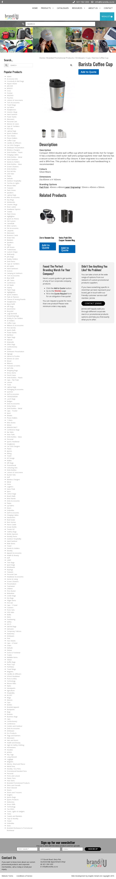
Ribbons (10, 363)
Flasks (9, 176)
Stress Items (11, 373)
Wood (9, 361)
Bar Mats (10, 432)
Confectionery (12, 347)
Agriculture (11, 690)
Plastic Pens (11, 778)
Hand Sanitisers (12, 159)
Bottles (9, 705)
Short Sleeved (12, 788)
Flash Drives (11, 190)
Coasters (10, 607)
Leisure (9, 382)
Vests (9, 826)
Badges (9, 401)
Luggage (10, 759)
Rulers (9, 349)
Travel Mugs (11, 105)
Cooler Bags (11, 596)
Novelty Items (12, 536)
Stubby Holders (12, 259)
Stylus (9, 686)
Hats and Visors (12, 740)
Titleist (9, 660)
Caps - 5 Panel (12, 605)
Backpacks (11, 709)
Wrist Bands (11, 498)
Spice (9, 491)
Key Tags (10, 754)
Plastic (9, 449)
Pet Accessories (12, 228)
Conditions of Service (24, 876)
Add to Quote (88, 71)
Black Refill (11, 304)
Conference (11, 283)
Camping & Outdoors (14, 273)
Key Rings (10, 200)
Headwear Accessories (15, 577)
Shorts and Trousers (14, 792)
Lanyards (10, 231)
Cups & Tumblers (13, 126)
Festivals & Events (13, 366)
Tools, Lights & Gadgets (16, 811)
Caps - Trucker (12, 411)
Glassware (10, 119)
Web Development (78, 876)
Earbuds (10, 178)
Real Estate (11, 520)
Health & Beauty (13, 555)
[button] (71, 65)
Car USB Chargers (13, 145)
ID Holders (11, 321)
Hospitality (10, 693)
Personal (10, 439)
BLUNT (9, 695)
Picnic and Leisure (13, 776)
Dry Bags (10, 598)
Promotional (11, 465)
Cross (9, 91)
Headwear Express (13, 209)
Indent (9, 76)
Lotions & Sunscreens (15, 100)
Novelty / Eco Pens (14, 769)
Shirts (9, 617)
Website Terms (7, 876)
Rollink (9, 460)
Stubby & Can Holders (15, 318)
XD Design (10, 458)
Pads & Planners (13, 297)
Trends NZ (11, 529)
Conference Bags (13, 430)
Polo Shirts (11, 781)
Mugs (9, 698)
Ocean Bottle (12, 527)
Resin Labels (11, 207)
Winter (9, 425)
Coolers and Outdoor (14, 726)
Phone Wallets (12, 138)
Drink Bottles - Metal (14, 157)
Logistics (10, 487)
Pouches (10, 98)
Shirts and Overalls (13, 785)
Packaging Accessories (15, 389)
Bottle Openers (12, 534)
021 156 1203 (82, 2)
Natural (9, 340)
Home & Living (12, 579)
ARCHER (10, 86)
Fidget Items (11, 600)
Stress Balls (11, 804)
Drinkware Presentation (15, 148)
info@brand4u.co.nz (104, 2)
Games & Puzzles (13, 356)
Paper (9, 245)
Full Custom (11, 221)
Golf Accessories (13, 394)
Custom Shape (12, 252)
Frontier (10, 93)
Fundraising (11, 619)
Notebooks (11, 202)
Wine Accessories (13, 197)
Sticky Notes (11, 406)
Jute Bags (10, 257)
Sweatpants (11, 688)
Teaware (10, 188)
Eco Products (12, 733)
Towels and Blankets (14, 816)
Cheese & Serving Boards (16, 299)
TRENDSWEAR (12, 396)
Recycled (10, 311)
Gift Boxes (10, 247)
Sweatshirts (11, 517)
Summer (10, 392)
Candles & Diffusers (14, 143)
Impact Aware (12, 84)
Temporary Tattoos (14, 631)
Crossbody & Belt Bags (15, 81)
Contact (108, 8)
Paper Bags (11, 290)
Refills (9, 615)
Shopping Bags (12, 370)
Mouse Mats (11, 185)
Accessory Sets (12, 79)
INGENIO (10, 95)
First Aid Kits (11, 171)
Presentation (11, 584)
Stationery (10, 634)
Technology (11, 681)
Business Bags (12, 717)
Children (10, 589)
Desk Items (11, 261)
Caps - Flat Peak (13, 380)
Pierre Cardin (11, 524)
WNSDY (10, 88)
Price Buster (11, 591)
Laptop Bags (11, 131)
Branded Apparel (13, 707)
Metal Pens (11, 766)
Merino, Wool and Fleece (16, 764)
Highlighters (11, 292)
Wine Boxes (11, 423)
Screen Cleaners (13, 167)
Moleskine (10, 593)
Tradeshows (11, 249)
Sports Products (13, 800)
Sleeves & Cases (13, 124)
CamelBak (10, 223)
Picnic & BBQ (12, 679)
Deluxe (9, 650)
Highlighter (11, 216)
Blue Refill (10, 278)
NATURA (10, 368)
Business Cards (12, 235)
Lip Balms (10, 107)
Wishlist (106, 16)
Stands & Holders (13, 162)
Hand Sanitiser (12, 114)
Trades (9, 655)
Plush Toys (11, 664)
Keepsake (10, 342)
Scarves (9, 271)
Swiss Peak (11, 489)
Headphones (11, 110)
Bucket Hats (11, 475)
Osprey (9, 287)
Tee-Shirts (10, 809)
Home (35, 8)
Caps (8, 719)
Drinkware (10, 636)
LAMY (9, 560)
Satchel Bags (11, 626)
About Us (93, 8)
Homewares (11, 747)
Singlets (9, 795)
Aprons (9, 451)
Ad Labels (10, 266)
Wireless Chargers (13, 150)
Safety (9, 622)
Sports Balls (11, 330)
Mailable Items (12, 657)
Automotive (11, 309)
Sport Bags (11, 565)
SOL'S (9, 624)
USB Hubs (10, 174)
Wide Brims (11, 543)
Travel (9, 456)
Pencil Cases (11, 375)
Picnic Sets (11, 610)
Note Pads (11, 434)
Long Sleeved (12, 757)
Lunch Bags (11, 399)
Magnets (10, 671)
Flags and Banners (13, 735)
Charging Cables (13, 155)
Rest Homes (11, 522)
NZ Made (10, 285)
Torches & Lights (13, 183)
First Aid (10, 129)
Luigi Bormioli (12, 313)
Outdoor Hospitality (14, 181)
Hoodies (10, 750)
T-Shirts (9, 420)
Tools (9, 385)
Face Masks (11, 136)
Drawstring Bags (13, 316)
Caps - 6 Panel (12, 643)
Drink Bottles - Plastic (15, 152)
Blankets (10, 240)
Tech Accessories (13, 102)
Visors (9, 508)
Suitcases (10, 629)
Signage (10, 354)
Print (8, 638)
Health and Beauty (13, 743)
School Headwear (13, 676)
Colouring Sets (12, 468)
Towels (9, 212)
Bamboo (10, 335)
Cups (8, 702)
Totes (9, 814)
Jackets (9, 752)
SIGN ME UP (93, 849)
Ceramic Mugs (12, 112)
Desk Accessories (13, 404)
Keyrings (10, 570)
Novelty (9, 551)
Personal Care (12, 121)
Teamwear (11, 586)
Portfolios (10, 667)
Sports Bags (11, 797)
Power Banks (12, 117)
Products (46, 8)
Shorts (9, 790)
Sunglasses (11, 444)
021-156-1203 (48, 864)
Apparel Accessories (14, 553)
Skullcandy (10, 254)
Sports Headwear (13, 442)
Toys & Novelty (12, 818)
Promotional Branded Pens (17, 771)
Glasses (9, 700)
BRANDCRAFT (12, 427)
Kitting (9, 453)
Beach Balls (11, 496)
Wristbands (11, 567)
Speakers (10, 193)
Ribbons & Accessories (15, 325)
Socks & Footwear (13, 653)
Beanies (10, 714)
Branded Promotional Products (18, 783)
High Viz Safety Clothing (15, 745)
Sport (9, 413)
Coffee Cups (11, 140)
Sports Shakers (12, 133)
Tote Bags (10, 562)
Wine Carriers (12, 226)
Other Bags (11, 344)
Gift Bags (10, 306)
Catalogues (63, 8)
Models (9, 415)
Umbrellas (10, 510)
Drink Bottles (11, 169)
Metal (9, 482)
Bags (9, 712)
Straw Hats (11, 238)
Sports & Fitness (13, 219)
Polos (9, 484)
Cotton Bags (11, 494)
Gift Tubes (10, 280)
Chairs (9, 645)
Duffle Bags (11, 662)
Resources (77, 8)
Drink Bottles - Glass (14, 164)
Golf (8, 477)
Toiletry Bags (12, 532)
